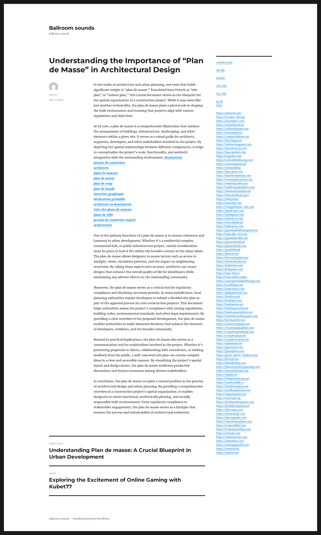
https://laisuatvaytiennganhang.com (238, 366)
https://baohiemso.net (229, 304)
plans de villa (103, 214)
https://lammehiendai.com (232, 370)
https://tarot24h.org (228, 398)
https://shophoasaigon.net (232, 386)
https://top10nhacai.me (230, 125)
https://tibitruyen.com (229, 409)
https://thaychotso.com (230, 288)
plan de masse (104, 178)
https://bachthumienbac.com (233, 175)
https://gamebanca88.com (232, 238)
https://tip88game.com (230, 214)
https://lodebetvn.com (229, 265)
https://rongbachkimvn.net (232, 136)
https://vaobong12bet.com (232, 183)
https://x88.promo (227, 199)
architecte (101, 168)
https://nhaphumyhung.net (232, 378)
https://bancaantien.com (231, 152)
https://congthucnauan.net (232, 339)
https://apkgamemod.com (231, 292)
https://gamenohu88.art (230, 242)
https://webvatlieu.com (230, 441)
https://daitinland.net (229, 343)
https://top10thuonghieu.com (234, 421)
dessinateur (173, 157)
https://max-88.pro (228, 273)
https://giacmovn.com (229, 347)
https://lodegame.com (229, 269)
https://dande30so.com (230, 210)
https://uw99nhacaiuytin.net (233, 191)
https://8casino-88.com (230, 117)
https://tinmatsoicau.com (231, 148)
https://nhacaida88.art (229, 222)
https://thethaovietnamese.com (235, 402)
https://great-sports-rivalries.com (237, 355)
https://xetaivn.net (227, 452)
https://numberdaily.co (230, 382)
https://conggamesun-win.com (235, 206)
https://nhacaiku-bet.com (231, 234)
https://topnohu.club (228, 156)
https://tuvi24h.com (228, 433)
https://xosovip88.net (229, 132)
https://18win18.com (228, 113)
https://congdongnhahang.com (235, 331)
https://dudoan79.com (229, 218)
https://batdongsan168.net (232, 308)
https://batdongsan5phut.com (234, 312)
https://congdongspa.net (231, 335)
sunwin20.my (224, 62)
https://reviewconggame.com (234, 144)
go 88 (219, 101)
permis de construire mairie (115, 220)
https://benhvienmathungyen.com (237, 316)
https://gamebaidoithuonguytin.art (237, 230)
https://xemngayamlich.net (232, 445)
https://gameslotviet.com (231, 246)
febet (219, 105)
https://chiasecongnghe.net (233, 324)
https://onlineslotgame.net (232, 128)
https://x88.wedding (228, 167)
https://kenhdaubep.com (231, 363)
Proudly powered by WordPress (91, 518)
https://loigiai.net (226, 374)
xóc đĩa (220, 70)
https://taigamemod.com (231, 394)
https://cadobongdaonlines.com (235, 187)
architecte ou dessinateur (113, 204)
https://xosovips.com (229, 203)
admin (53, 94)
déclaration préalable (109, 199)
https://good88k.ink (228, 249)
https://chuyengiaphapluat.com (235, 327)
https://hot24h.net (227, 359)
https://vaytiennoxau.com (231, 437)
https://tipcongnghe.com (231, 417)
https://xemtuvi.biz (227, 448)
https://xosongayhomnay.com (234, 179)
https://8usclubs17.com (230, 121)
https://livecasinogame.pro (232, 257)
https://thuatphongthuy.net (232, 406)
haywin (220, 78)
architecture (103, 225)
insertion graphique (109, 194)
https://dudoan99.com (230, 226)
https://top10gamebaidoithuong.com (238, 281)
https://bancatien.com (229, 171)
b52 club (221, 93)
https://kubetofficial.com (231, 261)
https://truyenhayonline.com (233, 429)
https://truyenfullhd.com (231, 425)
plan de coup (103, 183)
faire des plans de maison (113, 209)
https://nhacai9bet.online (231, 277)
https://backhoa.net (228, 296)
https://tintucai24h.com (230, 413)
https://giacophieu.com (230, 351)
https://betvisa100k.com (230, 320)
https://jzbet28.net (227, 253)
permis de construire (109, 162)
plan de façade (104, 188)
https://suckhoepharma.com (233, 390)
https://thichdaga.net (229, 140)
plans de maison (106, 173)
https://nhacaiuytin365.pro (232, 195)
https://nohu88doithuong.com (234, 160)
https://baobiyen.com (229, 300)
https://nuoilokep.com (229, 285)
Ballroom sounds (71, 28)
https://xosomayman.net (231, 164)
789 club (221, 86)
